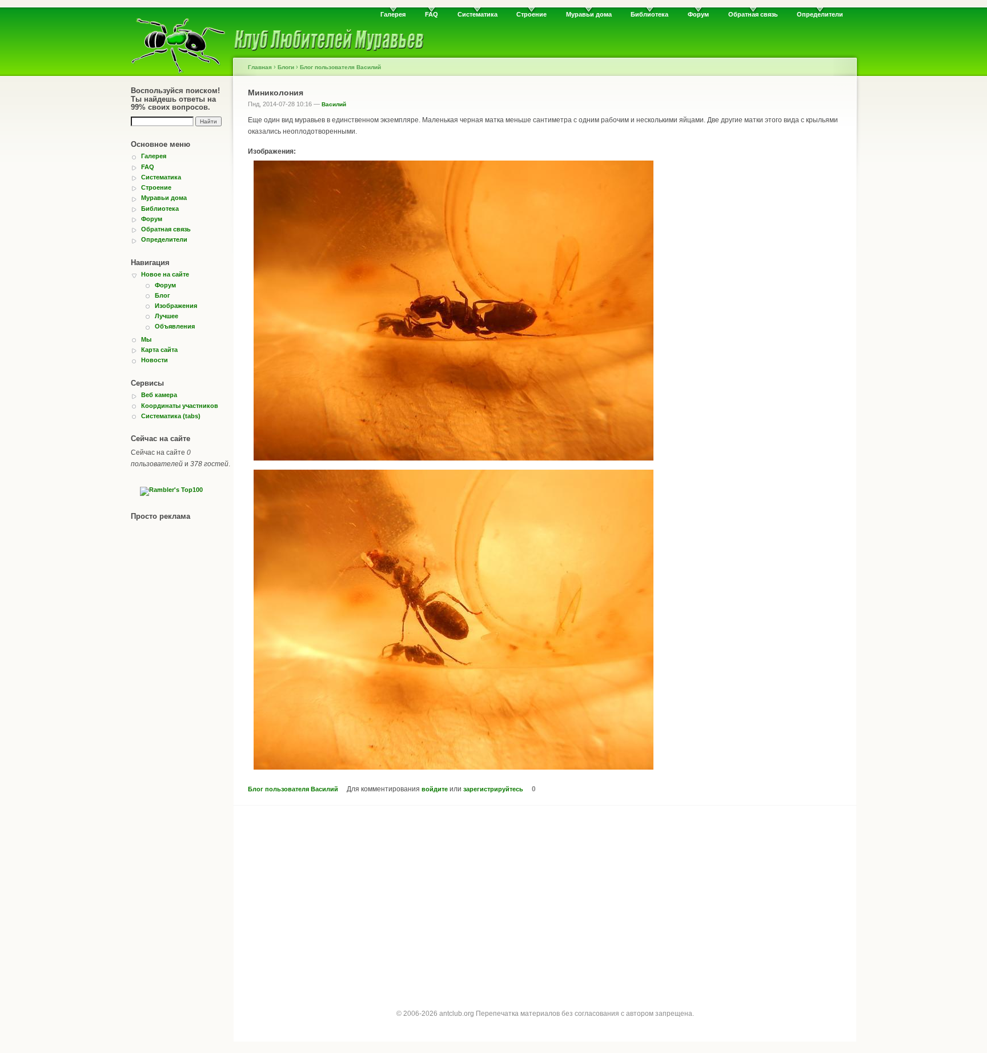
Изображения (176, 305)
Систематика (477, 14)
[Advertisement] (545, 897)
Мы (146, 339)
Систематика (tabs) (170, 416)
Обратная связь (753, 14)
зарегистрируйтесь (493, 789)
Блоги (286, 67)
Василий (334, 104)
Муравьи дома (589, 14)
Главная (260, 67)
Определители (820, 14)
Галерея (393, 14)
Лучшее (166, 316)
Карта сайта (159, 349)
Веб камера (159, 394)
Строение (531, 14)
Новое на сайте (165, 274)
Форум (698, 14)
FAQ (431, 14)
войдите (435, 789)
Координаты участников (179, 405)
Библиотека (649, 14)
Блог (162, 295)
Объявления (175, 326)
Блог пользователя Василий (340, 67)
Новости (154, 360)
